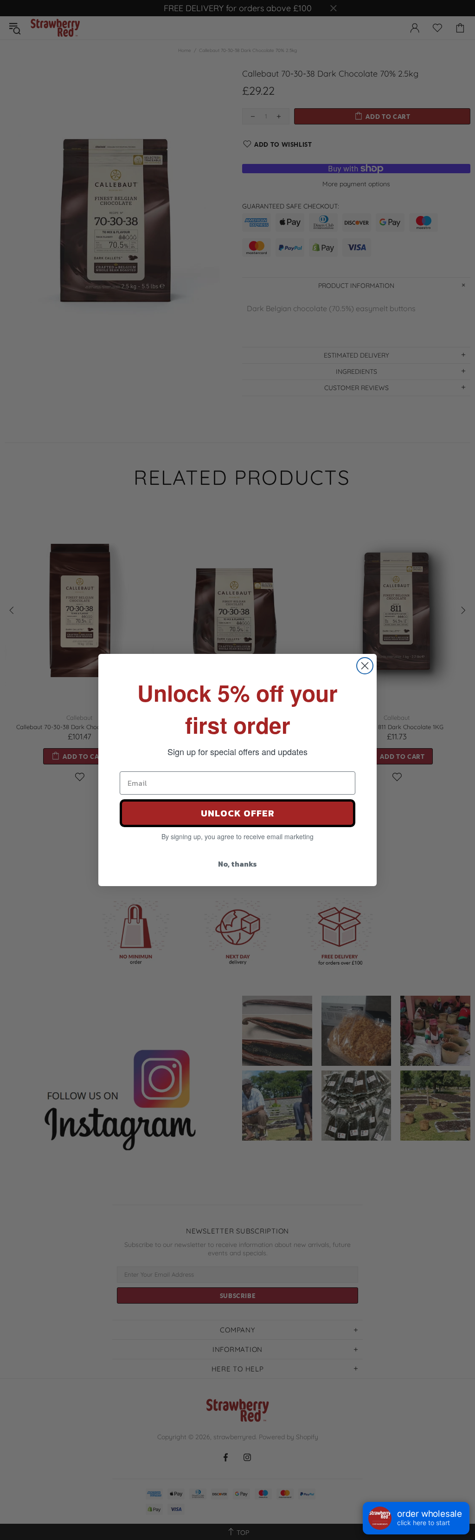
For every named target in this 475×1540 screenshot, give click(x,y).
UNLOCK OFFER (238, 813)
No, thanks (237, 863)
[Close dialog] (365, 666)
